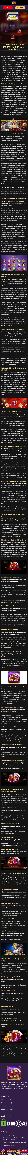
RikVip (3, 1082)
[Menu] (2, 3)
